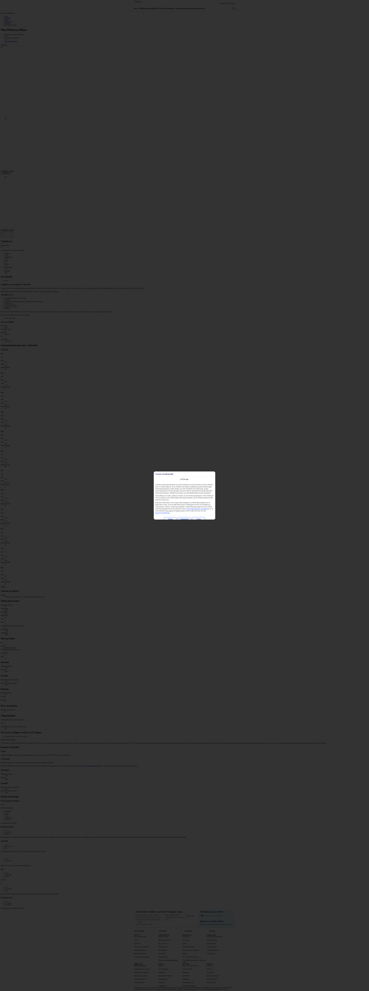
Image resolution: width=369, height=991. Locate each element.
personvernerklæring (162, 513)
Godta (170, 519)
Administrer (184, 519)
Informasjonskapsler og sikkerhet (198, 509)
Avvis (199, 519)
